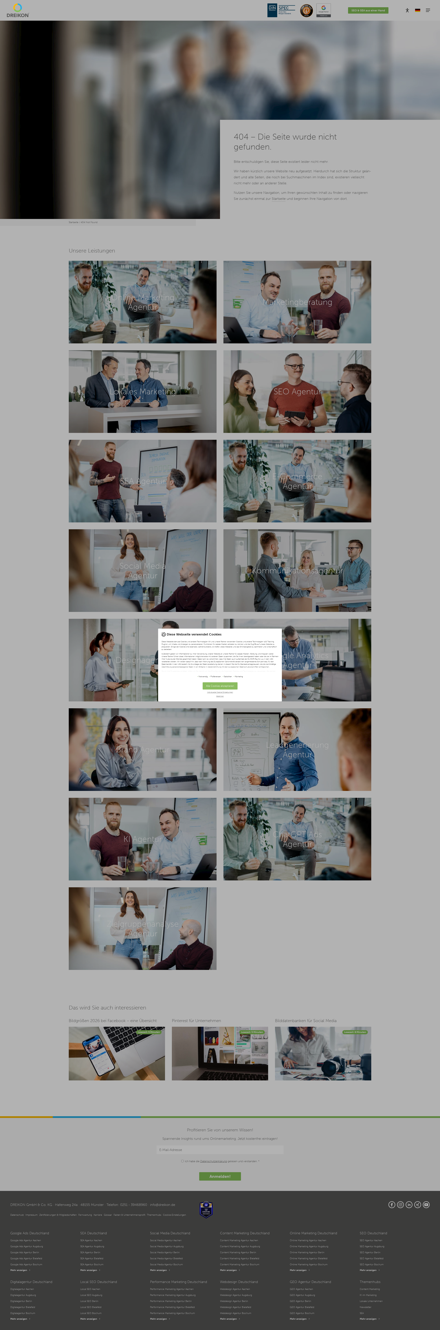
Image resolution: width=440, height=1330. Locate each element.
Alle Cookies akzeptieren (220, 685)
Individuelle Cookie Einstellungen (220, 692)
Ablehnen (220, 696)
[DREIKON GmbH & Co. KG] (18, 10)
